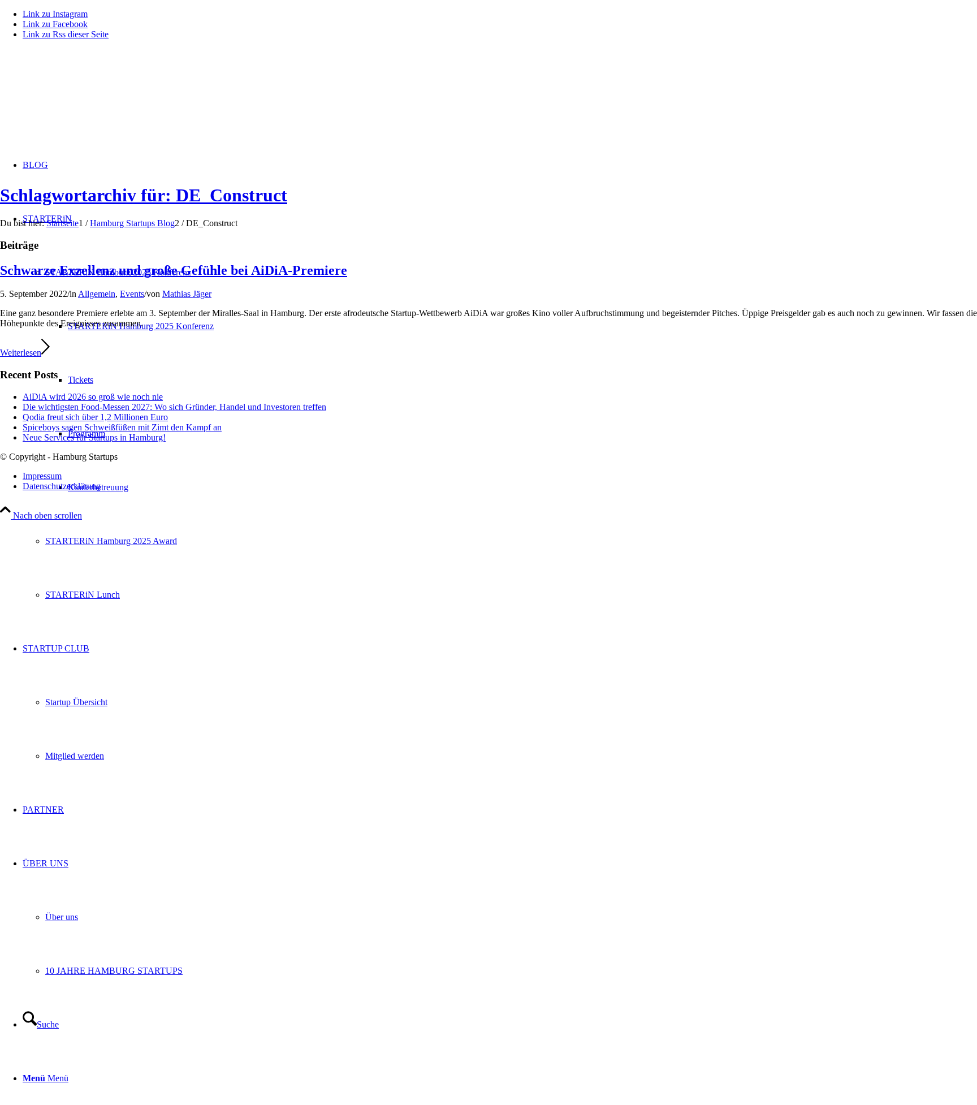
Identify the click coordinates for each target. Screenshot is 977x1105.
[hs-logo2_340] (85, 102)
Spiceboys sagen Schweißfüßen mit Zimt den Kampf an (122, 427)
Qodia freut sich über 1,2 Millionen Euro (95, 417)
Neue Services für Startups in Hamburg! (94, 437)
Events (132, 294)
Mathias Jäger (186, 294)
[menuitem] (511, 541)
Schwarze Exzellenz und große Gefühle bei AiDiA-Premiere (173, 270)
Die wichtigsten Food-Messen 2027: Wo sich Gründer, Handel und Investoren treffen (174, 407)
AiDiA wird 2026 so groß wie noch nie (93, 397)
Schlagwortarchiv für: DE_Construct (143, 195)
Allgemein (96, 294)
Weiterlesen (20, 352)
